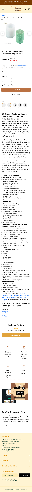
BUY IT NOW (16, 94)
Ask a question (9, 85)
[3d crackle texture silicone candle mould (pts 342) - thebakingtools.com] (15, 33)
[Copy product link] (4, 105)
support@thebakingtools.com (12, 447)
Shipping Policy (21, 65)
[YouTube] (15, 480)
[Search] (25, 8)
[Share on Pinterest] (20, 105)
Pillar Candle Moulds (9, 297)
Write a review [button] (16, 335)
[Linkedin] (6, 480)
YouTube (5, 316)
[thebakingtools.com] (16, 9)
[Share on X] (25, 105)
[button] (3, 9)
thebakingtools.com (21, 489)
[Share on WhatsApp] (9, 105)
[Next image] (29, 33)
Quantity (5, 76)
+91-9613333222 (8, 449)
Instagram (5, 312)
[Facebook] (3, 480)
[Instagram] (9, 480)
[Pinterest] (12, 480)
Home (3, 15)
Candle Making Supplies (21, 295)
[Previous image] (2, 33)
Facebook (5, 314)
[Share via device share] (15, 105)
